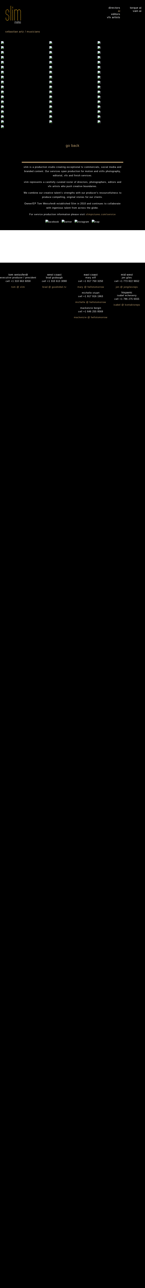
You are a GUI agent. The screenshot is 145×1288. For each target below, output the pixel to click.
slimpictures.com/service (101, 214)
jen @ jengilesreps (127, 287)
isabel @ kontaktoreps (127, 304)
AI (119, 10)
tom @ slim (18, 287)
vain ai (137, 10)
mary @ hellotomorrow (90, 287)
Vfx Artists (113, 17)
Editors (115, 14)
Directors (114, 7)
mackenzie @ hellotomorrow (90, 317)
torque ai (135, 7)
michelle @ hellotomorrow (90, 302)
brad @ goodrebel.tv (54, 287)
